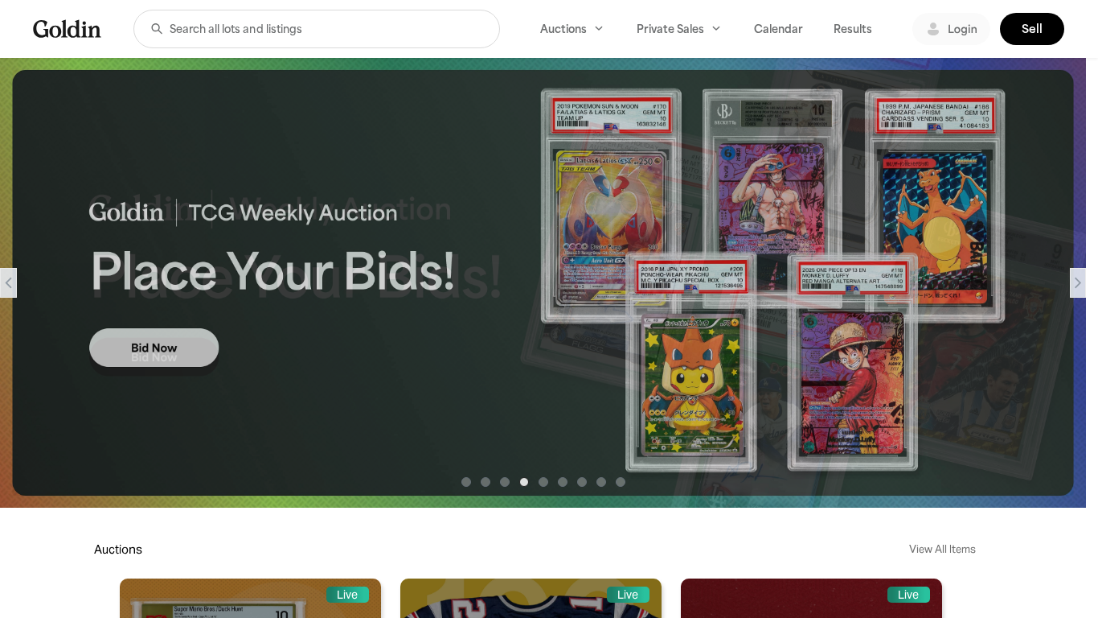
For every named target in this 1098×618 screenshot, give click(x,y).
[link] (67, 29)
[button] (156, 29)
